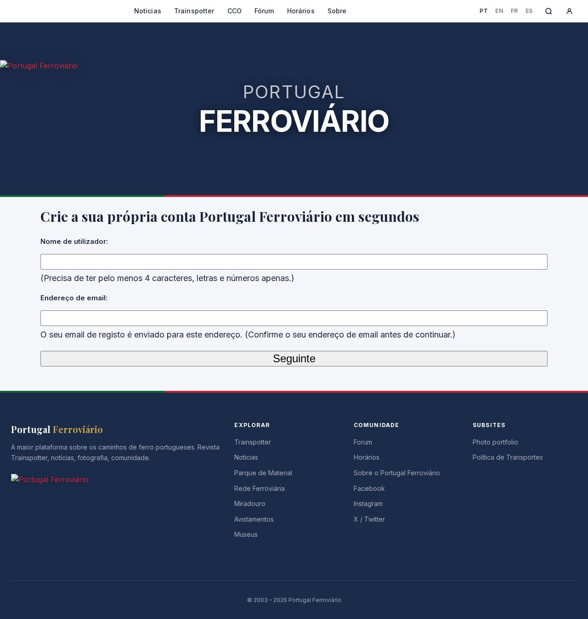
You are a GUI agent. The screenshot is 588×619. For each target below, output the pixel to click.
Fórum (264, 11)
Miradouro (250, 503)
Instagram (368, 503)
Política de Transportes (508, 457)
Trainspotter (194, 11)
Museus (246, 534)
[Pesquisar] (548, 11)
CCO (234, 11)
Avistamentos (254, 519)
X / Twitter (369, 519)
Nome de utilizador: (74, 241)
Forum (363, 442)
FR (514, 10)
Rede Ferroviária (259, 488)
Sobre (337, 11)
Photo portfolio (495, 442)
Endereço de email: (73, 297)
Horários (301, 11)
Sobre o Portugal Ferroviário (397, 473)
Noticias (147, 11)
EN (499, 10)
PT (484, 10)
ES (529, 10)
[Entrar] (569, 11)
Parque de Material (263, 473)
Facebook (369, 488)
